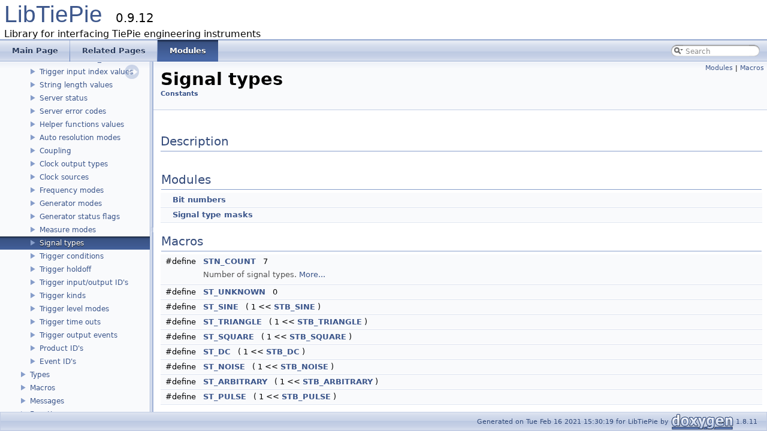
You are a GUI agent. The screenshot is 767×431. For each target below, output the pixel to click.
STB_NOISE (304, 366)
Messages (47, 401)
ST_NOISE (224, 366)
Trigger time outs (70, 322)
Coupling (55, 151)
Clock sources (64, 177)
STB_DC (283, 351)
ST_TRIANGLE (232, 321)
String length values (76, 85)
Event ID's (58, 361)
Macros (42, 388)
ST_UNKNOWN (234, 291)
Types (40, 375)
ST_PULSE (224, 396)
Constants (179, 94)
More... (312, 274)
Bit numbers (199, 199)
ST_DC (217, 351)
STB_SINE (294, 306)
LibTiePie (53, 14)
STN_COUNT (229, 261)
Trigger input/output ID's (84, 282)
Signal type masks (213, 214)
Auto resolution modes (80, 137)
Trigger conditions (72, 256)
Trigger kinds (63, 296)
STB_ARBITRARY (338, 381)
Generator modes (71, 203)
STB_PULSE (306, 396)
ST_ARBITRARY (235, 381)
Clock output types (74, 164)
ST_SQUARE (228, 336)
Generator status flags (80, 217)
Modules (719, 68)
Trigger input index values (86, 72)
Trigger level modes (74, 309)
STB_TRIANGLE (329, 321)
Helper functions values (82, 124)
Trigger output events (78, 335)
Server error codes (73, 111)
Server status (63, 98)
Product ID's (61, 348)
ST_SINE (220, 306)
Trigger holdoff (65, 269)
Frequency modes (72, 190)
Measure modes (68, 230)
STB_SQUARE (317, 336)
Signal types (62, 243)
